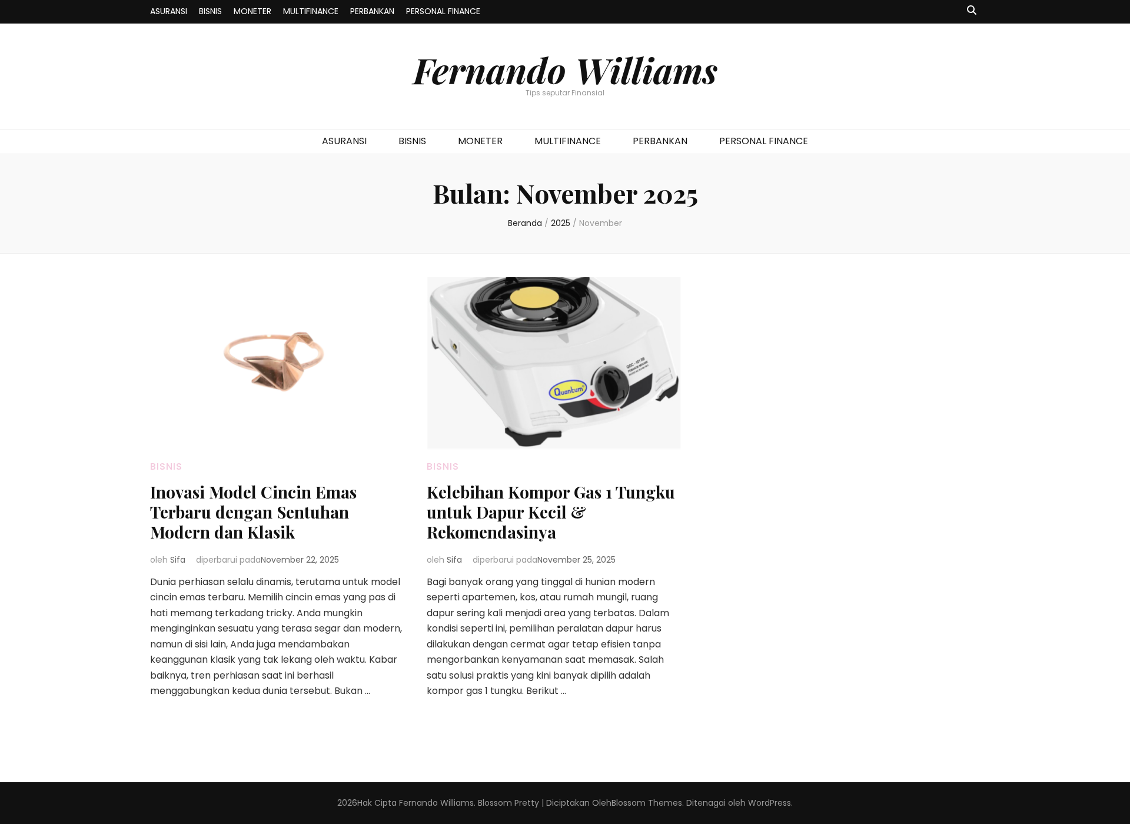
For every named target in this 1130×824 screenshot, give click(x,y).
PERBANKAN (372, 11)
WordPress (769, 803)
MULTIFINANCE (310, 11)
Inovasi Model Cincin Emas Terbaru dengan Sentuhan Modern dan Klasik (253, 512)
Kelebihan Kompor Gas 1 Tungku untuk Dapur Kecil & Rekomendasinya (551, 512)
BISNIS (210, 11)
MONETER (252, 11)
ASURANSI (168, 11)
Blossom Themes (646, 803)
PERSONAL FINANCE (443, 11)
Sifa (177, 560)
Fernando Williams (565, 69)
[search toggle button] (971, 11)
